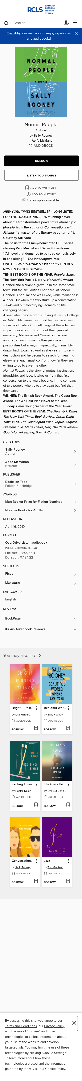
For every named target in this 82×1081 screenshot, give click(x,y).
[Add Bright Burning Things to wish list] (35, 728)
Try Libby (14, 33)
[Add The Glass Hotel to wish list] (68, 805)
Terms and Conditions (21, 1026)
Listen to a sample (41, 176)
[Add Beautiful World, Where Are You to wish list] (68, 728)
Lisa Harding (22, 714)
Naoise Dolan (23, 791)
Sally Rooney (43, 136)
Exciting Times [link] (22, 784)
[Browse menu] (75, 23)
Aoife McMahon (43, 141)
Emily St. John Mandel (58, 791)
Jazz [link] (47, 861)
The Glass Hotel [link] (55, 784)
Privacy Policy (54, 1026)
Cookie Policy (55, 1069)
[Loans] (66, 23)
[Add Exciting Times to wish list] (35, 805)
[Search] (6, 22)
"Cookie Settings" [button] (54, 1053)
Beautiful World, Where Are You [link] (55, 708)
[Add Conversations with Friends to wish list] (35, 881)
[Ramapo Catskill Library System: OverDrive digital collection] (41, 9)
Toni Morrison (55, 867)
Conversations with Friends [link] (23, 861)
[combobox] (32, 23)
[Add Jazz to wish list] (68, 881)
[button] (41, 161)
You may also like (20, 655)
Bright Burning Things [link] (23, 708)
